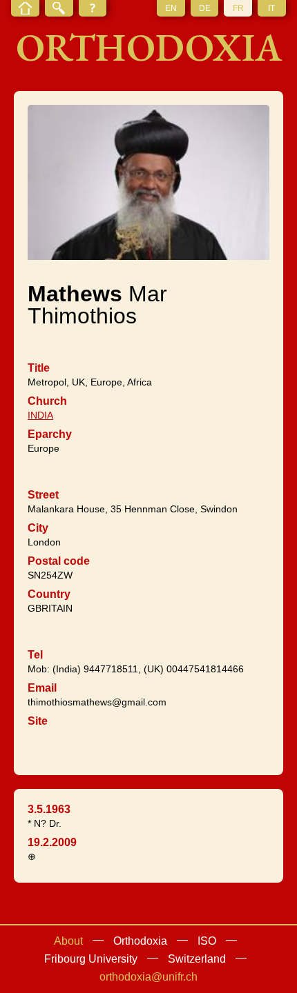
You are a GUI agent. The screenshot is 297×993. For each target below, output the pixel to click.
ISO (207, 941)
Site (38, 721)
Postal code (59, 561)
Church (47, 401)
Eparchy (50, 434)
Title (39, 368)
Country (49, 594)
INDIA (40, 415)
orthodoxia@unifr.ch (148, 977)
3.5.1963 (49, 809)
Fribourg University (90, 959)
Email (42, 688)
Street (43, 495)
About (68, 941)
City (38, 528)
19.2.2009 (52, 842)
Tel (35, 655)
